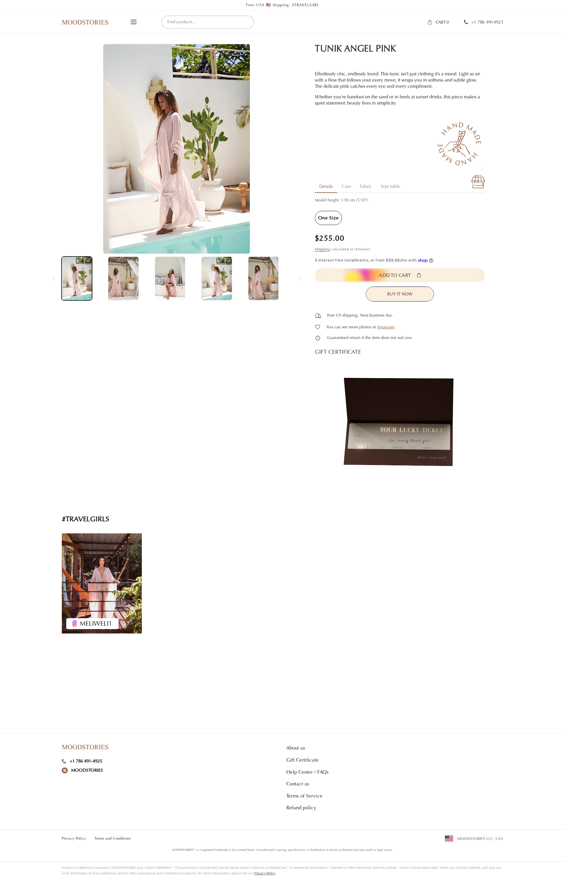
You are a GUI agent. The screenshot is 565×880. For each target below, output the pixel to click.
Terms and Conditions (112, 839)
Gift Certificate (302, 760)
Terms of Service (304, 796)
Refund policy (301, 808)
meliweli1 (96, 624)
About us (295, 748)
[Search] (247, 22)
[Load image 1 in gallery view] (77, 278)
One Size (328, 218)
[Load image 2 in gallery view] (123, 278)
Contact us (297, 784)
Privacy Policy (74, 839)
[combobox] (207, 22)
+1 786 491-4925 (86, 761)
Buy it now (400, 294)
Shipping (322, 249)
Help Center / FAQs (307, 772)
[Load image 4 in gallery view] (216, 278)
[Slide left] (53, 278)
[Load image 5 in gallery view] (263, 278)
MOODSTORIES (87, 770)
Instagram (386, 327)
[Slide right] (299, 278)
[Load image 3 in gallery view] (170, 278)
